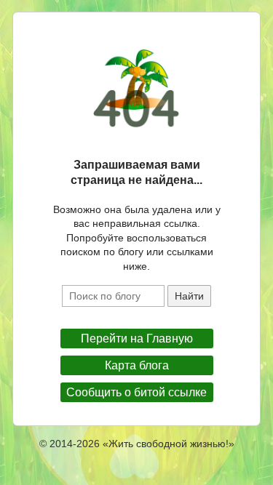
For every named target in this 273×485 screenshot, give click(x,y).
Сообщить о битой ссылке (136, 392)
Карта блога (137, 365)
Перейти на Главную (137, 338)
